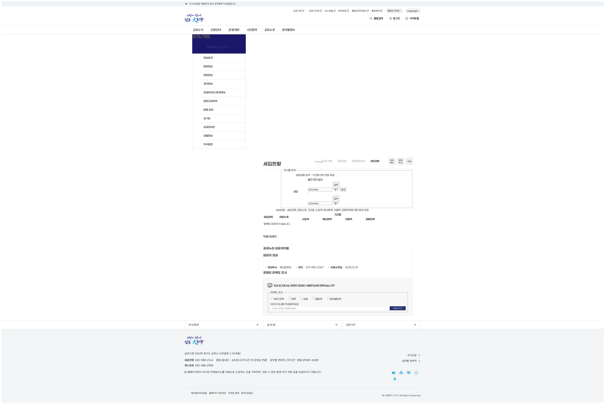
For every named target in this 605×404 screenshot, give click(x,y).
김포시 (194, 18)
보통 (305, 299)
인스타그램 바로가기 (416, 373)
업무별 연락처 (409, 360)
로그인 (396, 18)
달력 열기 (336, 186)
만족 (293, 299)
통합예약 (376, 10)
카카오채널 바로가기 (395, 379)
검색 (343, 189)
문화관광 (342, 10)
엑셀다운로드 (270, 236)
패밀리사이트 (393, 10)
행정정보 (208, 66)
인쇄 (409, 161)
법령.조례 (208, 109)
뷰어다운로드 (247, 393)
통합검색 (378, 18)
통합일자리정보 (359, 10)
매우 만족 (279, 299)
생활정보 (208, 135)
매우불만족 (335, 299)
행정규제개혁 (210, 101)
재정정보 (208, 75)
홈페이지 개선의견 (217, 393)
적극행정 (208, 144)
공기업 (206, 118)
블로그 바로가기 (409, 373)
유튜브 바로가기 (393, 373)
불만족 (318, 299)
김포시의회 (314, 10)
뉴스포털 (329, 10)
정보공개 (208, 58)
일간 (320, 179)
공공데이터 (209, 127)
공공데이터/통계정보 (214, 92)
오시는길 (412, 355)
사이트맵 (414, 18)
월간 (310, 179)
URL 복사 (392, 161)
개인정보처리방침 (199, 393)
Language (412, 10)
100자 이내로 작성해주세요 (284, 304)
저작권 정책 (233, 393)
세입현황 (374, 161)
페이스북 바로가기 (401, 373)
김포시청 (297, 10)
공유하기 (401, 161)
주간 (315, 179)
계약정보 (208, 84)
